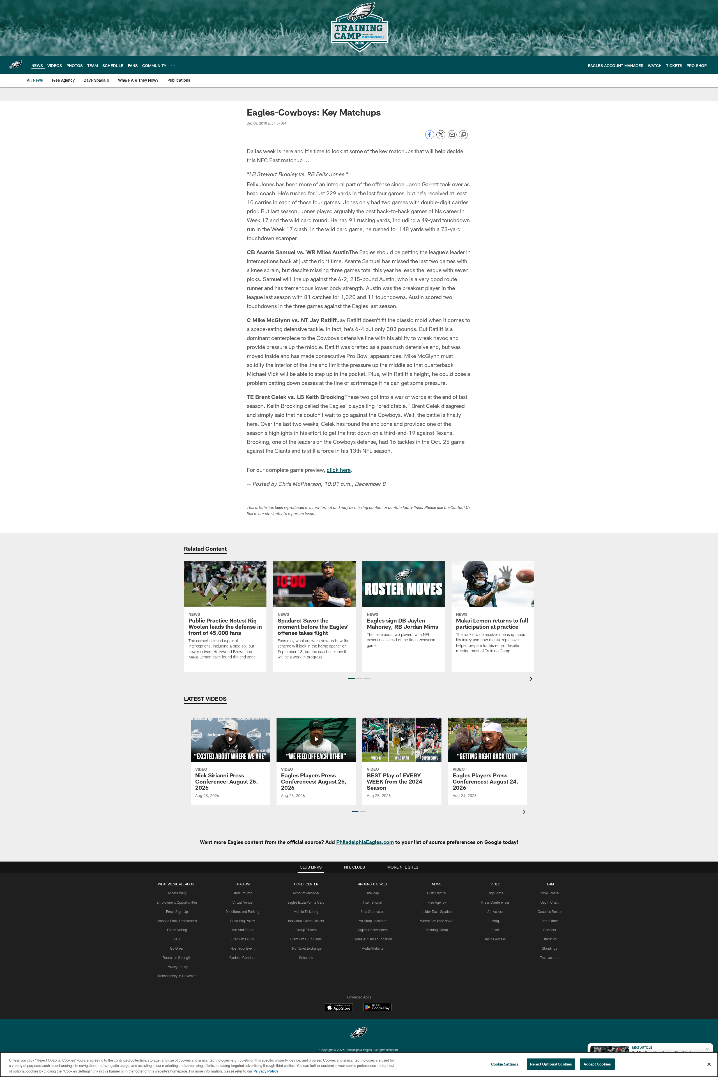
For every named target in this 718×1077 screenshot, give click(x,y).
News (436, 884)
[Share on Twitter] (440, 137)
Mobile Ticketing (306, 911)
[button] (351, 679)
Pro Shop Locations (372, 921)
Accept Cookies (597, 1064)
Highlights (495, 893)
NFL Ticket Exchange (306, 948)
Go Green (177, 948)
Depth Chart (549, 902)
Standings (549, 948)
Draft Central (436, 893)
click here (339, 469)
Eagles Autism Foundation (372, 939)
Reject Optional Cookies (551, 1064)
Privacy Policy (177, 967)
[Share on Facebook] (429, 137)
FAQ (177, 939)
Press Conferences (495, 902)
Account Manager (306, 893)
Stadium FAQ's (242, 939)
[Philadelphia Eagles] (359, 1033)
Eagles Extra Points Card (306, 902)
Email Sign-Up (177, 911)
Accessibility (177, 893)
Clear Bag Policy (242, 921)
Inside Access (495, 939)
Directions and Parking (242, 911)
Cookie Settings (505, 1064)
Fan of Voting (177, 930)
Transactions (549, 957)
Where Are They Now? (436, 921)
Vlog (495, 921)
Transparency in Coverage (177, 976)
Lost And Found (242, 930)
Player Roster (550, 893)
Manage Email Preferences (177, 921)
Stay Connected (372, 911)
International (372, 902)
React (495, 930)
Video (495, 884)
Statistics (550, 939)
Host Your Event (243, 948)
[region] (359, 1064)
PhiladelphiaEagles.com (365, 842)
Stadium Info (242, 893)
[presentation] (532, 680)
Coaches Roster (549, 911)
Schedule (306, 957)
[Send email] (452, 137)
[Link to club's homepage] (15, 65)
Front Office (549, 921)
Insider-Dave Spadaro (437, 911)
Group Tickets (306, 930)
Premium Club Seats (306, 939)
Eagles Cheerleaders (372, 930)
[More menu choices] (173, 65)
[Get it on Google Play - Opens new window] (377, 1010)
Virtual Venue (242, 902)
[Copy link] (463, 135)
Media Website (372, 948)
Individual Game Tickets (306, 921)
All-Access (495, 911)
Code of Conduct (242, 957)
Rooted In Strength (177, 957)
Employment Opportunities (177, 902)
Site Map (372, 893)
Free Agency (437, 902)
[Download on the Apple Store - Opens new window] (339, 1008)
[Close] (709, 1064)
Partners (549, 930)
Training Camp (437, 930)
